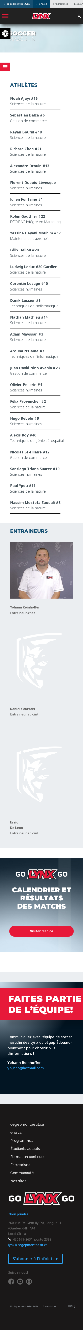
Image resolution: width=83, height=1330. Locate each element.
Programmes (60, 4)
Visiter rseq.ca (41, 931)
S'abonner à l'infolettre (35, 1258)
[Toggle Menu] (5, 16)
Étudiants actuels (25, 1148)
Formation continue (27, 1157)
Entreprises (20, 1165)
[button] (5, 33)
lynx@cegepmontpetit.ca (28, 1245)
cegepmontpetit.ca (18, 4)
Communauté (22, 1173)
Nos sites (18, 1181)
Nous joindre (18, 1214)
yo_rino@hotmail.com (25, 1068)
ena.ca (43, 4)
